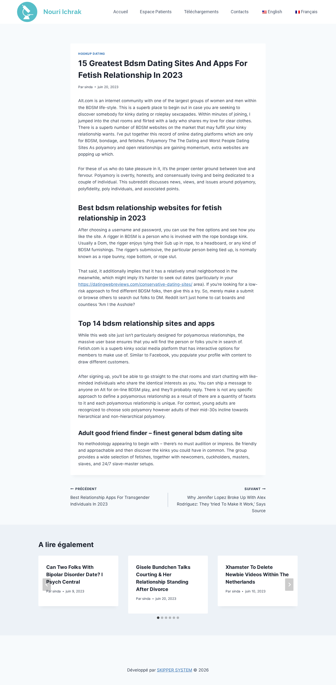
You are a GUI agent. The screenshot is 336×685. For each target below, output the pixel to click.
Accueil (120, 11)
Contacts (240, 11)
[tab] (158, 617)
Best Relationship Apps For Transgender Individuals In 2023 (110, 497)
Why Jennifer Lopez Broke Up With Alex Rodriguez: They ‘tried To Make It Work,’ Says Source (221, 500)
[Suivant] (289, 584)
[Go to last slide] (47, 584)
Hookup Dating (91, 53)
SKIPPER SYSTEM (174, 670)
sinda (88, 87)
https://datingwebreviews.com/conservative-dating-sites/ (135, 284)
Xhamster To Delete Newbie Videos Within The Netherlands (257, 574)
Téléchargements (201, 11)
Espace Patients (156, 11)
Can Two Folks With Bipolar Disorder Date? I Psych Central (74, 574)
